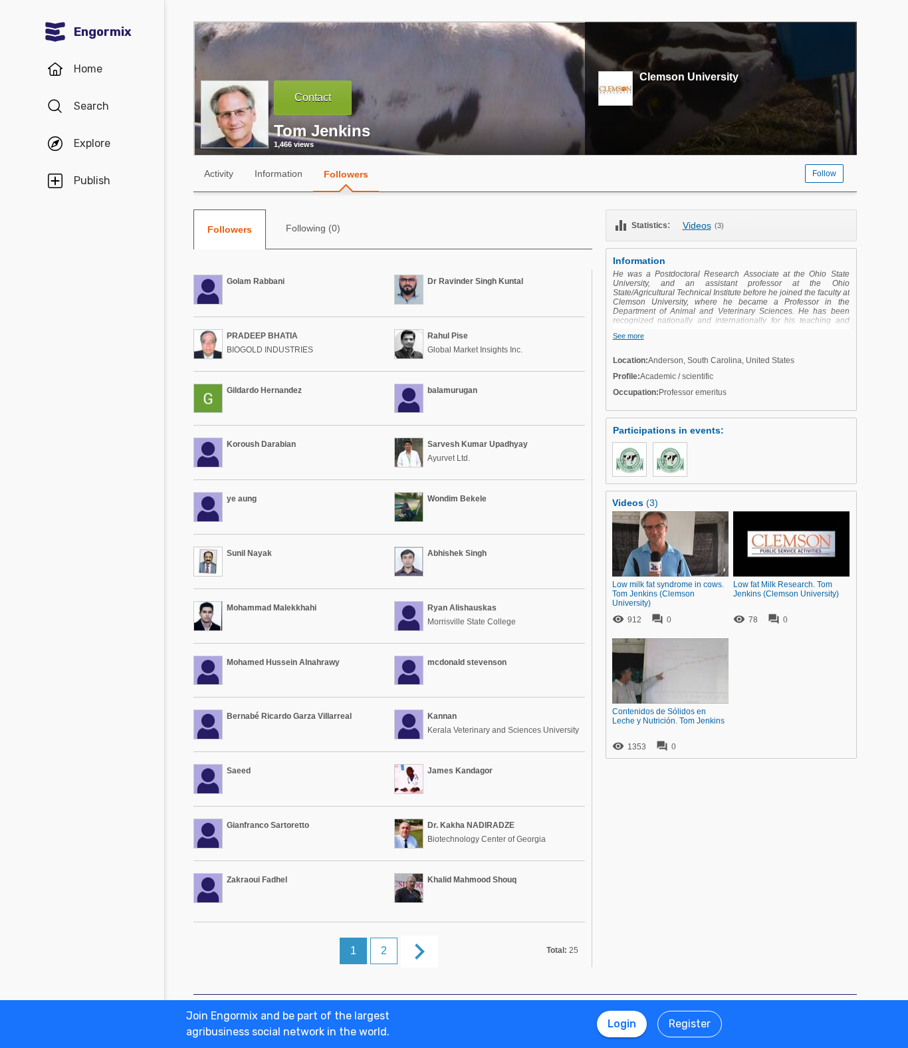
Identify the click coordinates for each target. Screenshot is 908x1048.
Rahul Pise (447, 335)
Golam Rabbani (255, 281)
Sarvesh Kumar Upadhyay (477, 444)
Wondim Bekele (457, 498)
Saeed (239, 770)
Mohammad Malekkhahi (271, 607)
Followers (346, 174)
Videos (697, 225)
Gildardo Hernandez (264, 390)
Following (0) (313, 228)
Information (278, 173)
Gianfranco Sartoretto (268, 825)
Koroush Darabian (261, 444)
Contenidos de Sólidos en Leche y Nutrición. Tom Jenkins (668, 716)
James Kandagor (460, 770)
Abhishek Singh (457, 553)
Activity (218, 173)
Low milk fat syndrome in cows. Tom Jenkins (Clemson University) (668, 594)
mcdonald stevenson (467, 662)
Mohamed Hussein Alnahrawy (283, 662)
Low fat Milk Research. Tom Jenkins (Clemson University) (786, 589)
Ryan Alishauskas (462, 607)
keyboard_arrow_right (419, 952)
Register (690, 1023)
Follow (824, 173)
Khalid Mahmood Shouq (471, 879)
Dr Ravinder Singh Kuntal (475, 281)
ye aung (242, 498)
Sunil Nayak (249, 553)
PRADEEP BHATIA (262, 335)
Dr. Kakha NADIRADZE (470, 825)
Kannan (442, 716)
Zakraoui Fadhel (257, 879)
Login (622, 1023)
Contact (312, 97)
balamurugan (452, 390)
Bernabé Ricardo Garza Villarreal (289, 716)
